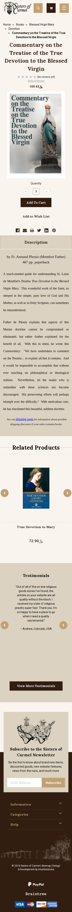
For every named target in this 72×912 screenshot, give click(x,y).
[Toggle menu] (64, 8)
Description (36, 242)
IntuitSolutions (46, 869)
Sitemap (46, 865)
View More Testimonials (36, 686)
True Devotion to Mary (36, 527)
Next (67, 493)
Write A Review (36, 81)
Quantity (36, 183)
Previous (4, 493)
